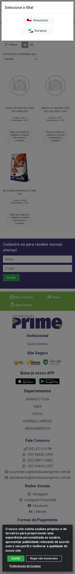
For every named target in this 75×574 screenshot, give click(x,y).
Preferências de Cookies (25, 566)
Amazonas (40, 20)
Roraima (40, 31)
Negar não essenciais (44, 558)
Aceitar (15, 558)
